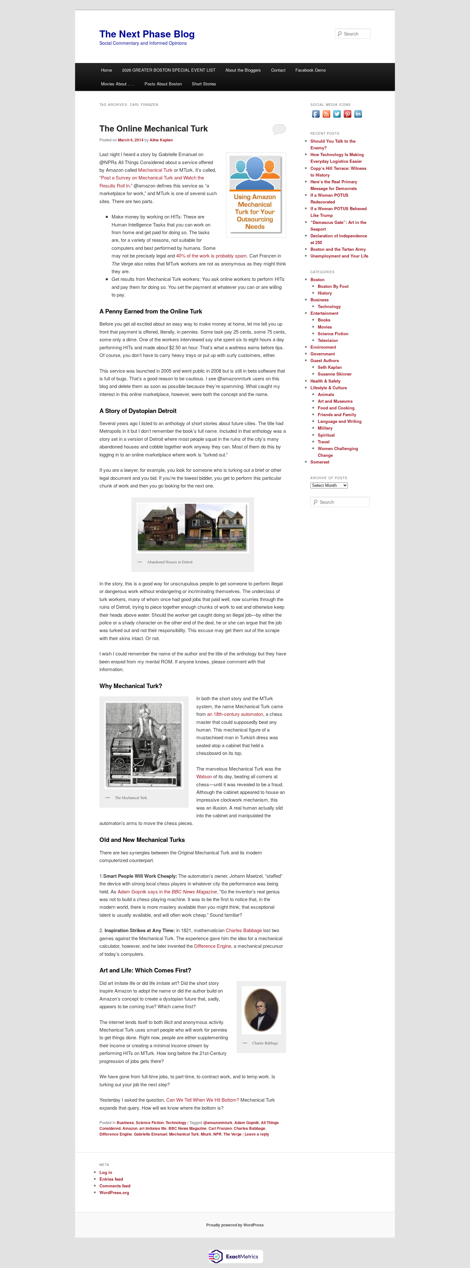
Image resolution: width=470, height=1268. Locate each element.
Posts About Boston (163, 84)
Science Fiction (150, 1122)
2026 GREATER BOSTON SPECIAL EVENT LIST (168, 70)
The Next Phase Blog (147, 33)
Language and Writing (340, 421)
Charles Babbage (243, 930)
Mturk (206, 1134)
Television (328, 340)
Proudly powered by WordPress (235, 1225)
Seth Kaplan (330, 367)
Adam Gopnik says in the (167, 891)
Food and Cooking (336, 408)
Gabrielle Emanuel (150, 1134)
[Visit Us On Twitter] (337, 117)
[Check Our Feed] (326, 117)
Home (106, 70)
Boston (317, 279)
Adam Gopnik (246, 1122)
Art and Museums (335, 401)
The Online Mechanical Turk (153, 128)
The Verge (232, 1134)
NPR (217, 1134)
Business (125, 1122)
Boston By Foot (333, 286)
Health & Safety (325, 381)
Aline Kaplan (161, 140)
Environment (323, 347)
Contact (278, 70)
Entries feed (111, 1179)
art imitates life (153, 1128)
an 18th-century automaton (235, 713)
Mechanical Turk (155, 169)
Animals (326, 394)
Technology (176, 1122)
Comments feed (114, 1186)
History (325, 293)
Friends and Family (337, 414)
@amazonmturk (217, 1122)
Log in (105, 1172)
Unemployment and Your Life (339, 256)
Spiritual (326, 435)
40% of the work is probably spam (211, 255)
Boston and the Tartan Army (338, 249)
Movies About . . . (117, 84)
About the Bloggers (243, 70)
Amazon (129, 1128)
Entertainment (324, 313)
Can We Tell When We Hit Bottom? (203, 1099)
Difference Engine (212, 945)
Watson (204, 776)
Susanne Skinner (335, 374)
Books (324, 320)
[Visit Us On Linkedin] (358, 117)
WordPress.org (114, 1192)
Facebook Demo (310, 70)
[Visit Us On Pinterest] (347, 117)
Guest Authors (324, 360)
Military (325, 428)
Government (322, 354)
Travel (324, 442)
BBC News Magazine (187, 1128)
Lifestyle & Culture (328, 387)
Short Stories (204, 84)
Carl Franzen (220, 1128)
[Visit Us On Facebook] (315, 117)
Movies (325, 327)
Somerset (319, 462)
